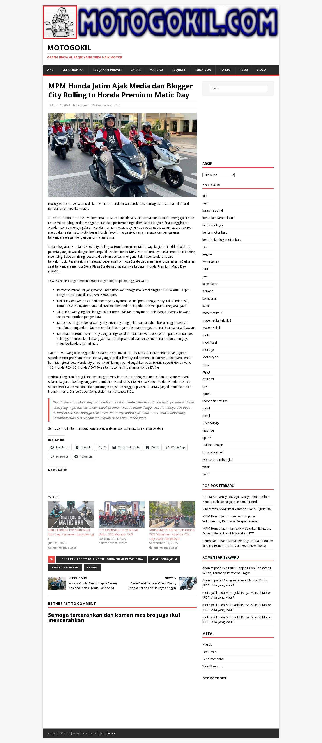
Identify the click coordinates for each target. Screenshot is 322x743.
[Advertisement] (238, 128)
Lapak (136, 70)
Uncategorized (212, 452)
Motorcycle (210, 357)
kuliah (206, 306)
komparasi (209, 298)
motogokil (82, 105)
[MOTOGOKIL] (161, 36)
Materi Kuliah (211, 328)
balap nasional (212, 210)
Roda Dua (203, 70)
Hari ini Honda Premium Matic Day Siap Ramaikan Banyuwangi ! (71, 534)
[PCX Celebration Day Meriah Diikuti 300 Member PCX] (122, 514)
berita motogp (212, 225)
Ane (50, 70)
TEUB (244, 70)
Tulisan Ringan (212, 445)
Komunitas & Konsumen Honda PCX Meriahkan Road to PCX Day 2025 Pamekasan (171, 534)
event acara (104, 105)
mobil (206, 335)
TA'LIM (225, 70)
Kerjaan (207, 291)
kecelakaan (210, 284)
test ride (208, 430)
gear (205, 276)
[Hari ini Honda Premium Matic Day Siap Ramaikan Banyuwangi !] (71, 514)
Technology (210, 423)
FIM (205, 269)
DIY (204, 247)
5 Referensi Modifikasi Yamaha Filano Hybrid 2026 (237, 509)
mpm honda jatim (164, 559)
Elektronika (73, 70)
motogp (208, 349)
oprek (206, 394)
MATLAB (156, 70)
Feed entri (209, 652)
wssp (206, 474)
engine (207, 254)
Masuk (207, 644)
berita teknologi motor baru (222, 239)
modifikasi (209, 342)
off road (208, 379)
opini (205, 386)
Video (261, 70)
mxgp (206, 364)
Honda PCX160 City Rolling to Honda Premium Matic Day (101, 559)
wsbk (206, 467)
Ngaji (206, 371)
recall (206, 408)
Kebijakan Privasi (107, 70)
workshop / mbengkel (217, 459)
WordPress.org (212, 666)
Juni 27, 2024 (62, 105)
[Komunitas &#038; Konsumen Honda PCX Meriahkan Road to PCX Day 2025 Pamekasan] (172, 514)
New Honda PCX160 (65, 567)
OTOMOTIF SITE (214, 678)
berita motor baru (215, 232)
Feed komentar (213, 659)
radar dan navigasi (215, 401)
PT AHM (92, 567)
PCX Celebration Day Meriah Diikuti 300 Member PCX (119, 532)
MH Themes (107, 733)
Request (179, 70)
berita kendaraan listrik (218, 218)
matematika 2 (212, 313)
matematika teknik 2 (216, 320)
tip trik (206, 437)
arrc (205, 203)
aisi (204, 196)
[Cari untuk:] (238, 88)
